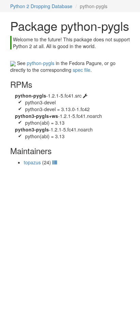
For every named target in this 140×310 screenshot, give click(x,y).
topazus (32, 162)
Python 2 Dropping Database (41, 6)
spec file (81, 69)
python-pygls (40, 63)
